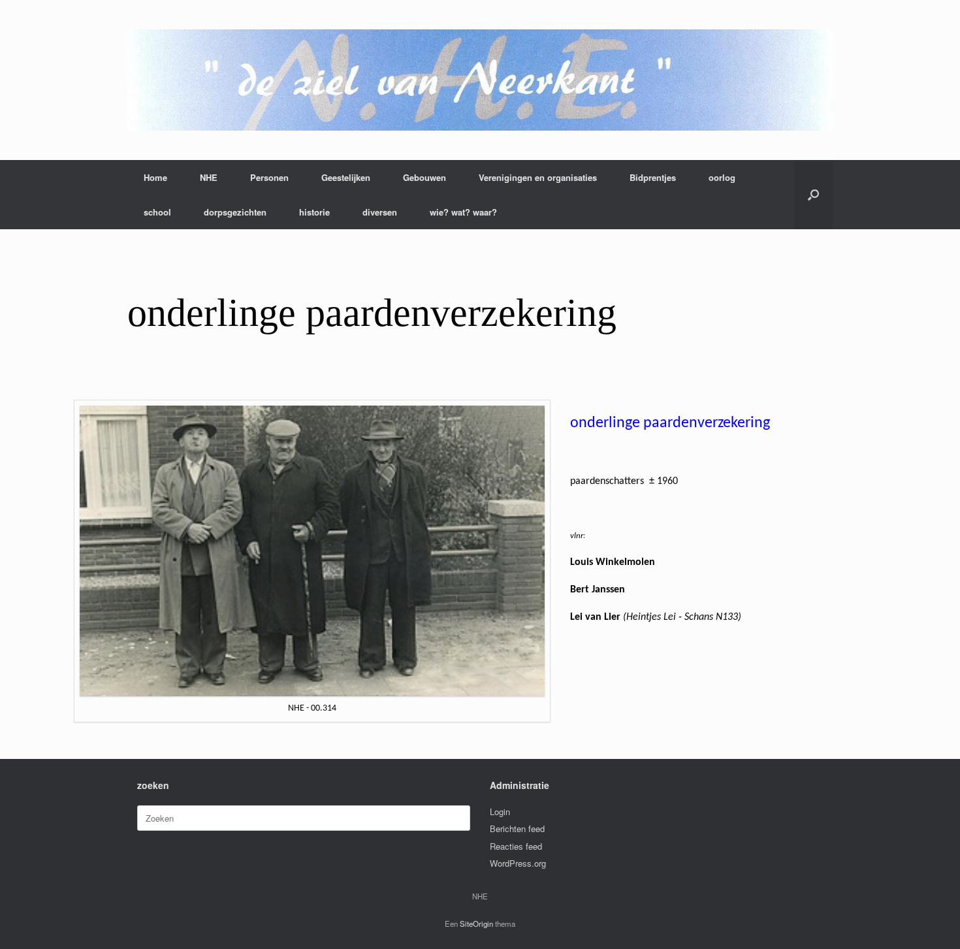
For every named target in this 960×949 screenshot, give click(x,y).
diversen (379, 212)
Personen (269, 177)
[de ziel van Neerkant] (480, 80)
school (157, 212)
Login (500, 811)
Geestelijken (345, 177)
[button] (813, 194)
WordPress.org (518, 863)
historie (314, 212)
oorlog (722, 177)
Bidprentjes (653, 177)
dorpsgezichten (235, 212)
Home (155, 177)
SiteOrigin (476, 923)
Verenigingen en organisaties (538, 177)
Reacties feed (516, 846)
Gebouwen (424, 177)
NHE (208, 177)
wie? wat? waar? (463, 212)
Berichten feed (517, 828)
